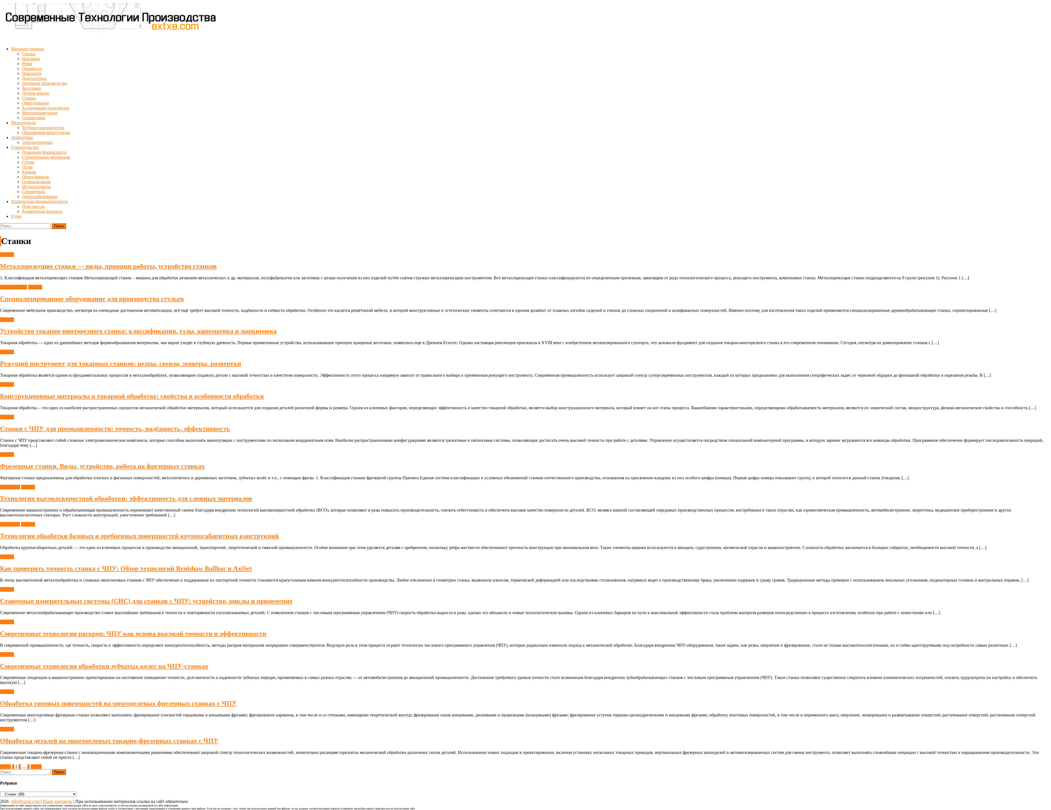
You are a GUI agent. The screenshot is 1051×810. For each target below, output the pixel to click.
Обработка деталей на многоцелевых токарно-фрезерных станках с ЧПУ (109, 740)
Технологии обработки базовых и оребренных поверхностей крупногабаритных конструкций (139, 535)
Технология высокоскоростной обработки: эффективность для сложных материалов (126, 498)
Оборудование (35, 103)
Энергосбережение (39, 196)
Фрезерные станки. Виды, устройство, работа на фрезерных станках (102, 466)
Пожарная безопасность (44, 152)
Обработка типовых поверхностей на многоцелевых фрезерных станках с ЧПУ (118, 703)
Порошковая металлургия (46, 132)
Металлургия (23, 122)
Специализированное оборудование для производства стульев (92, 298)
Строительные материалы (46, 157)
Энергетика (22, 137)
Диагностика (34, 78)
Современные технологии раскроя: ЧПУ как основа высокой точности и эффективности (133, 633)
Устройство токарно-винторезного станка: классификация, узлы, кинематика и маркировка (138, 331)
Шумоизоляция (36, 186)
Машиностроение (27, 49)
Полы (27, 167)
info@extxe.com (25, 801)
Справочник (33, 117)
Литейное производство (44, 83)
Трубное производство (43, 127)
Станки (29, 98)
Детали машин (35, 93)
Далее (36, 766)
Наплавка (31, 58)
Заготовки (31, 88)
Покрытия (31, 73)
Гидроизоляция (36, 181)
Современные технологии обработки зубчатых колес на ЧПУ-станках (104, 666)
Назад (5, 766)
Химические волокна (42, 211)
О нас (16, 216)
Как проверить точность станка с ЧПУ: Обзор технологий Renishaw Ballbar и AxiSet (126, 568)
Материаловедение (39, 113)
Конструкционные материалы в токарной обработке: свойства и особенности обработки (132, 396)
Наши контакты (57, 801)
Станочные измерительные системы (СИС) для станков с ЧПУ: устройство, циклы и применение (146, 601)
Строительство (25, 147)
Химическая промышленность (39, 201)
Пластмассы (33, 206)
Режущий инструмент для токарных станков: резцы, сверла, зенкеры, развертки (120, 363)
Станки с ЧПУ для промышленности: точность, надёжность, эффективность (115, 428)
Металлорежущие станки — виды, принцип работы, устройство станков (108, 266)
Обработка (32, 68)
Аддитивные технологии (45, 108)
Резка (27, 63)
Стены (28, 162)
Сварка (28, 53)
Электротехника (37, 142)
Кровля (29, 172)
